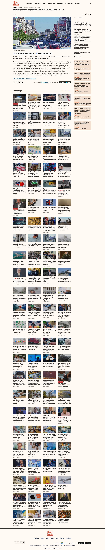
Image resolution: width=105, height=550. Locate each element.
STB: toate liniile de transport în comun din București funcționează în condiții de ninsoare (19, 298)
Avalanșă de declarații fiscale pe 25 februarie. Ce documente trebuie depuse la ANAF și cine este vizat (34, 105)
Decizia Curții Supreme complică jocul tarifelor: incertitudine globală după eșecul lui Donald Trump (34, 279)
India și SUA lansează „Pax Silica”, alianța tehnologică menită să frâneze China (49, 382)
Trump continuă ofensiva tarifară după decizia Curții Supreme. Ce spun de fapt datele (49, 228)
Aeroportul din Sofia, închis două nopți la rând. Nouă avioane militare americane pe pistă (64, 279)
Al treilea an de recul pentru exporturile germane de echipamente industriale (49, 157)
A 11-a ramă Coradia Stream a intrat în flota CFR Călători (34, 348)
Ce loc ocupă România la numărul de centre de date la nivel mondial (64, 348)
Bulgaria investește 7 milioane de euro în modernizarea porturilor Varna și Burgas (18, 262)
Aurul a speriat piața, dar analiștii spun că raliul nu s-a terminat (34, 227)
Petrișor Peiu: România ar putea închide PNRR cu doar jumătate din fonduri (64, 384)
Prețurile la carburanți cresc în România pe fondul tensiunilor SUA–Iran (34, 315)
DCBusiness (15, 7)
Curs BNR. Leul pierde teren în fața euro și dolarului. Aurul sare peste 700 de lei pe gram (49, 348)
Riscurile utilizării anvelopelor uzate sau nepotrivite (64, 487)
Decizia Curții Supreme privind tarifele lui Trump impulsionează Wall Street (19, 174)
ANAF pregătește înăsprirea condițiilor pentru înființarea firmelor (18, 401)
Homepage (20, 7)
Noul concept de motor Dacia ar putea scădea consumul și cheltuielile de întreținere (64, 365)
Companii (60, 3)
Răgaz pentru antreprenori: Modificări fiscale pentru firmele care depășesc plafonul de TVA (49, 191)
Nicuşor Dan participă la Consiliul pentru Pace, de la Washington (49, 470)
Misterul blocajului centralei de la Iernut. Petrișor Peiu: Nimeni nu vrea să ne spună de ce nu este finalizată (19, 281)
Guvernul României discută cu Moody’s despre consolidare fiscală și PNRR (33, 437)
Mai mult (77, 3)
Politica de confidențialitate (35, 545)
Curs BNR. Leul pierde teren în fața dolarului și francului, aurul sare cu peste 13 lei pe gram (49, 437)
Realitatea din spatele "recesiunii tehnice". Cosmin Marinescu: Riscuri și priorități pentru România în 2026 (34, 174)
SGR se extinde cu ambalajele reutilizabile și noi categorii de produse (64, 453)
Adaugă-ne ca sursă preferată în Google (25, 53)
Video (44, 3)
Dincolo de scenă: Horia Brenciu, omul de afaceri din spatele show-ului (18, 211)
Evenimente (69, 3)
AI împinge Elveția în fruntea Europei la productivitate (18, 227)
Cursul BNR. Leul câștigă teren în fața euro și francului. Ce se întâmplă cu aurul (34, 521)
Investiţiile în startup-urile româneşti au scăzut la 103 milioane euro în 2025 (33, 157)
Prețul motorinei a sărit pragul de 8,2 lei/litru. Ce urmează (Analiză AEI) (34, 190)
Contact (61, 545)
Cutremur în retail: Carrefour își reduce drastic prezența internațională (33, 365)
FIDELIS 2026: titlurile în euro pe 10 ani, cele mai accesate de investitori (49, 453)
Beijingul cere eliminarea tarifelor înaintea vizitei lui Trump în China (19, 191)
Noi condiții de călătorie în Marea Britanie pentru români (49, 209)
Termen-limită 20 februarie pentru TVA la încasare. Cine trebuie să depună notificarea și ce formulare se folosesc (19, 487)
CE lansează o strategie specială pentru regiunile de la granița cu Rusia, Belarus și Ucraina (19, 521)
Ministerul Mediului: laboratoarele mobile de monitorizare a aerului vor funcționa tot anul (64, 210)
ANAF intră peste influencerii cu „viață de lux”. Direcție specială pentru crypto (49, 418)
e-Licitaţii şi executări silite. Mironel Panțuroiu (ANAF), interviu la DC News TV (19, 106)
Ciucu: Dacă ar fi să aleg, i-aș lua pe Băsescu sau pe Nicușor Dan (64, 261)
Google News (45, 82)
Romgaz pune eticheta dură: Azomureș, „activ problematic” (49, 122)
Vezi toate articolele (65, 91)
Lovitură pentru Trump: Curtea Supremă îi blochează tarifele (34, 331)
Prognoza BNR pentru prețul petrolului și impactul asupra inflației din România (19, 315)
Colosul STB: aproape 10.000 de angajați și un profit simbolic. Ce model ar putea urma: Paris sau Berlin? (64, 193)
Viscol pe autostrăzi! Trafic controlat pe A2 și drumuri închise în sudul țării (34, 298)
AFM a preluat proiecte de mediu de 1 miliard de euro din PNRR (19, 331)
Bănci (54, 3)
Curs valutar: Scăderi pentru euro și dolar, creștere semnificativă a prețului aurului (49, 140)
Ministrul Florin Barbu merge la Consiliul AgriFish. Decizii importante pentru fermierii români (19, 157)
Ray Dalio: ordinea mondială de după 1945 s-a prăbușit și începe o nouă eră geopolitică (19, 470)
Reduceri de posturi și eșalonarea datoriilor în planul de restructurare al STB (64, 331)
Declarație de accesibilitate (69, 545)
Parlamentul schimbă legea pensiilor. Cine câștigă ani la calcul (63, 520)
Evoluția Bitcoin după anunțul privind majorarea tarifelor (33, 209)
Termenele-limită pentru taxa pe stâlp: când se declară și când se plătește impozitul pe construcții (49, 401)
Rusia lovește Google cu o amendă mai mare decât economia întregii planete (19, 348)
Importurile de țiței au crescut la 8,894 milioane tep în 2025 (64, 227)
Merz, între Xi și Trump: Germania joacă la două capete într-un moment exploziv (49, 279)
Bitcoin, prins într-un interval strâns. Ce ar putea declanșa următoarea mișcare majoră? (48, 105)
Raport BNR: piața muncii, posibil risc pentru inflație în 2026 (34, 400)
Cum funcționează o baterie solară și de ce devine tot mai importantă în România (49, 245)
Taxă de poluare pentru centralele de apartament (24, 78)
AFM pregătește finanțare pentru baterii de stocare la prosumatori (49, 331)
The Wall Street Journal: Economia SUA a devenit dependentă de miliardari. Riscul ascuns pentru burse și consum (19, 504)
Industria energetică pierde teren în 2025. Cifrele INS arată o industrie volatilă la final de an (34, 382)
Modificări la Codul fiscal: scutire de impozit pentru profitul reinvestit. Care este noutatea (49, 521)
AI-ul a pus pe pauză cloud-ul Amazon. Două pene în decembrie (49, 365)
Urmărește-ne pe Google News (44, 53)
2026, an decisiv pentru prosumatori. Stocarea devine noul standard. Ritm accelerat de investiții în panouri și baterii (64, 140)
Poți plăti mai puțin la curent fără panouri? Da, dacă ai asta (34, 122)
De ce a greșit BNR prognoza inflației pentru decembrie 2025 (19, 244)
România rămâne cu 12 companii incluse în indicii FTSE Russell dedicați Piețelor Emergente (49, 174)
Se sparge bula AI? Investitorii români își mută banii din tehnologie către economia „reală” (63, 437)
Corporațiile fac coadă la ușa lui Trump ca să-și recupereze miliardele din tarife (49, 262)
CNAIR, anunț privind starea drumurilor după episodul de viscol (34, 244)
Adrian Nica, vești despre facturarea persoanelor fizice (63, 297)
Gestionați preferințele (54, 545)
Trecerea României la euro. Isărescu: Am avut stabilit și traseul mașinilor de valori (64, 504)
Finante (37, 3)
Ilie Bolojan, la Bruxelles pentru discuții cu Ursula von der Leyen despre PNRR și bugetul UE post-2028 (64, 315)
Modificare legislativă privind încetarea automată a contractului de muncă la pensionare (64, 174)
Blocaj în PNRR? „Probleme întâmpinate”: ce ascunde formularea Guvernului (63, 123)
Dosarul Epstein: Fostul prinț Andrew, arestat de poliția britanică (34, 453)
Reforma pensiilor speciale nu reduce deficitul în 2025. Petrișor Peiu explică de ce (64, 420)
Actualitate (29, 3)
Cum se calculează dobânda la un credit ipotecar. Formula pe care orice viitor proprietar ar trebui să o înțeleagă (64, 105)
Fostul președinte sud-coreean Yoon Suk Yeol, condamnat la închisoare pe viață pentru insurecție (64, 470)
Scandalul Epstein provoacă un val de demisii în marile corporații (18, 365)
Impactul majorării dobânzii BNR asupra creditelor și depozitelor (48, 298)
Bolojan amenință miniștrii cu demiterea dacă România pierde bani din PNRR (19, 140)
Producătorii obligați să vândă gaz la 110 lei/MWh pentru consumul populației (49, 504)
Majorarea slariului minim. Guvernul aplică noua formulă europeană (19, 437)
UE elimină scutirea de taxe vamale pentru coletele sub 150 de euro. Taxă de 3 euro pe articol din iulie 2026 (34, 504)
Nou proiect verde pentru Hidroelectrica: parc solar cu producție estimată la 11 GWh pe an (64, 401)
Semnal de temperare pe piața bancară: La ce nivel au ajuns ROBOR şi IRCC (34, 140)
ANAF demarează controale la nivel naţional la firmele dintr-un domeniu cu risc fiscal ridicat (64, 157)
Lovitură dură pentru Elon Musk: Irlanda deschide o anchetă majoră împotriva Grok (34, 418)
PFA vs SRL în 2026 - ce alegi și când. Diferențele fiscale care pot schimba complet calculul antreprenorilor (49, 487)
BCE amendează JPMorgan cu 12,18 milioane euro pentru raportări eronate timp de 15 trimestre (19, 382)
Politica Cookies (45, 545)
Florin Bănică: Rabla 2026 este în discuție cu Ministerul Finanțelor (49, 314)
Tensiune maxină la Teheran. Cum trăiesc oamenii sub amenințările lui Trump (34, 262)
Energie (49, 3)
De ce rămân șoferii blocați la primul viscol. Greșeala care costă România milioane (64, 245)
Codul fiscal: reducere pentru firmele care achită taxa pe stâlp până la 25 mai (19, 123)
